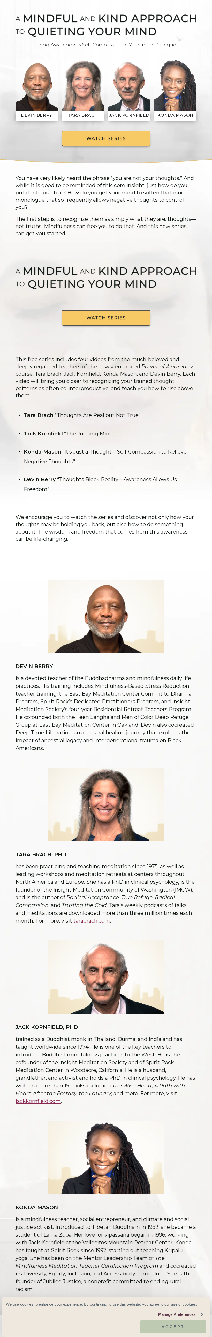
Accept (173, 1327)
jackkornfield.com (38, 1101)
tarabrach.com (91, 921)
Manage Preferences (177, 1314)
